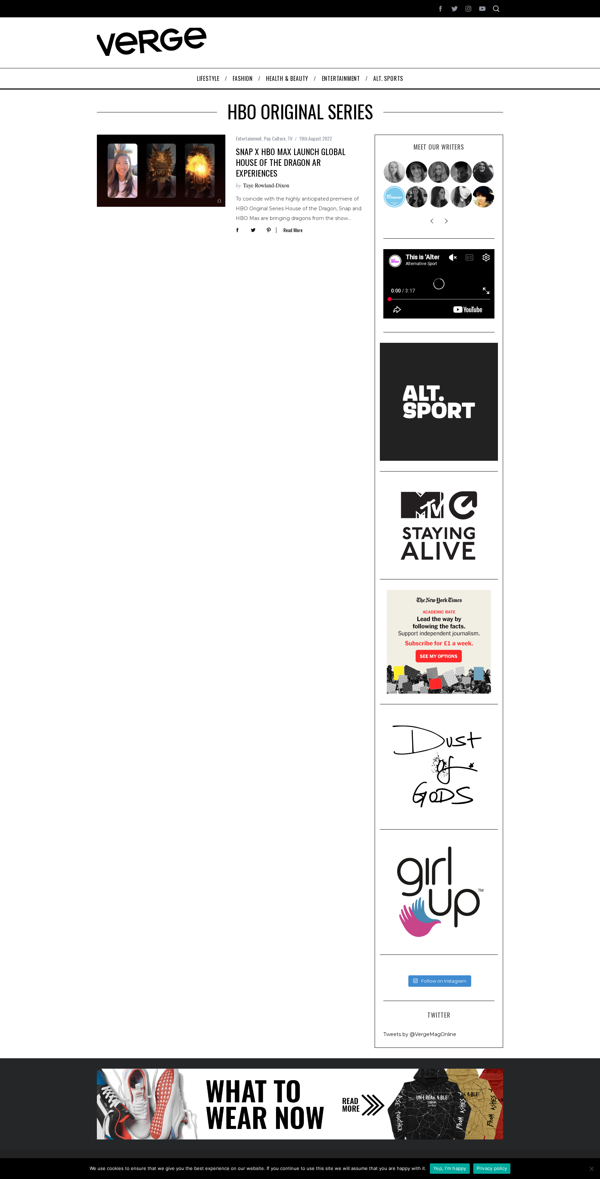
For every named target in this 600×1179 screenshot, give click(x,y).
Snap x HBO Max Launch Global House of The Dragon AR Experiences (290, 162)
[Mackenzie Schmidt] (417, 196)
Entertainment (249, 138)
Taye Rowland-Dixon (266, 185)
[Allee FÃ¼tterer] (439, 196)
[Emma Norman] (395, 172)
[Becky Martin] (461, 196)
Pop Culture (274, 138)
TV (290, 138)
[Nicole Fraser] (439, 172)
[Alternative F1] (395, 196)
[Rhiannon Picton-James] (484, 196)
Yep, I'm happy (449, 1168)
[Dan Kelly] (461, 172)
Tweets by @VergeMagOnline (419, 1034)
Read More (292, 230)
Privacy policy (492, 1168)
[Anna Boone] (484, 172)
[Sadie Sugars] (417, 172)
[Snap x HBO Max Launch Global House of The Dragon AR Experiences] (161, 171)
